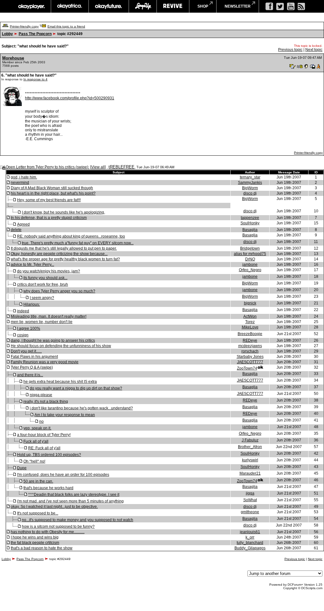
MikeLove (250, 327)
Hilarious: (31, 304)
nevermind (20, 182)
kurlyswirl (250, 460)
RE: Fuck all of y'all (44, 448)
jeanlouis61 (250, 532)
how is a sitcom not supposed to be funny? (58, 526)
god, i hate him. (24, 177)
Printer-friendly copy (24, 26)
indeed (23, 311)
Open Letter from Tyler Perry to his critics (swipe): (47, 167)
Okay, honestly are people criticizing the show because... (59, 254)
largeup (142, 6)
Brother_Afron (250, 447)
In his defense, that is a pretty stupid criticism (49, 217)
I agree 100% (28, 328)
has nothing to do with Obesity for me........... (47, 532)
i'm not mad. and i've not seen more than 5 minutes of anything (70, 501)
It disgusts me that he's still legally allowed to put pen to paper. (64, 248)
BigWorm (250, 188)
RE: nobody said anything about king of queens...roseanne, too (71, 236)
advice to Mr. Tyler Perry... (32, 264)
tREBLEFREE (121, 167)
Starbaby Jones (250, 356)
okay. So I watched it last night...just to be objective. (54, 506)
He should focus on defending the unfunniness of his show (61, 346)
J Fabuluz (250, 440)
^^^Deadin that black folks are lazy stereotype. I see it (73, 494)
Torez (250, 322)
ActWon (250, 316)
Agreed (23, 224)
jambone (250, 264)
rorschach (250, 351)
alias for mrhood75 (250, 254)
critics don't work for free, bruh (42, 284)
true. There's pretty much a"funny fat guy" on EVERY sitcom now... (78, 243)
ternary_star (250, 177)
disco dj (250, 193)
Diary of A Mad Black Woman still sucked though (52, 188)
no (41, 421)
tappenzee (250, 217)
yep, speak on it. (37, 428)
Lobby (7, 34)
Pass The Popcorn (35, 34)
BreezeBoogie (250, 334)
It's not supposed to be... (37, 513)
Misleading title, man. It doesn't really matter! (48, 316)
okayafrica (69, 6)
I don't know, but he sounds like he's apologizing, (63, 212)
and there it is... (30, 375)
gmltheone (250, 512)
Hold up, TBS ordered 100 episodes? (49, 454)
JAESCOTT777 (250, 362)
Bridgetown (250, 248)
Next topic (313, 49)
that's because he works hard (48, 488)
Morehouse (13, 58)
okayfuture (108, 6)
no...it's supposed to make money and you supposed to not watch (77, 520)
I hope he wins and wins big (35, 537)
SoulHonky (249, 223)
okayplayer (31, 6)
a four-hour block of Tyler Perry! (44, 435)
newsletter (238, 6)
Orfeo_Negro (250, 270)
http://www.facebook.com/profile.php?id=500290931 (69, 98)
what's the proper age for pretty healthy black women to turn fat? (65, 259)
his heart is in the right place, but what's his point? (53, 193)
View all (98, 167)
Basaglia (250, 230)
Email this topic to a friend (66, 26)
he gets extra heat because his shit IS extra (60, 381)
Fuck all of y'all (35, 441)
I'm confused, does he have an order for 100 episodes (63, 474)
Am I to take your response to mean (64, 415)
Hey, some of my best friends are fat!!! (49, 200)
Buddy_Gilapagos (249, 548)
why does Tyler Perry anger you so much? (59, 291)
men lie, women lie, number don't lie (41, 322)
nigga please (41, 395)
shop (202, 6)
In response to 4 (35, 79)
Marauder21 (250, 473)
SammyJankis (250, 182)
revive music (173, 6)
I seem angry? (42, 298)
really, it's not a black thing (45, 401)
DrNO (250, 259)
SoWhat (250, 500)
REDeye (250, 340)
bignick (250, 303)
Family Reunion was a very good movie (44, 362)
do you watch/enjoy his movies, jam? (48, 271)
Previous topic (290, 49)
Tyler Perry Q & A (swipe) (32, 367)
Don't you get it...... (26, 351)
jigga (250, 493)
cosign (22, 335)
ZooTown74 (247, 368)
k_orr (250, 537)
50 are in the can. (38, 481)
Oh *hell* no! (34, 461)
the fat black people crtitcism (35, 542)
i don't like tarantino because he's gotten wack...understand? (81, 408)
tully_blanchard (250, 542)
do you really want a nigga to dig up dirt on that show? (76, 388)
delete (16, 230)
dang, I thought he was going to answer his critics (53, 340)
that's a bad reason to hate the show (41, 548)
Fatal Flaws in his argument (34, 356)
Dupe (22, 468)
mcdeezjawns (250, 346)
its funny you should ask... (45, 278)
